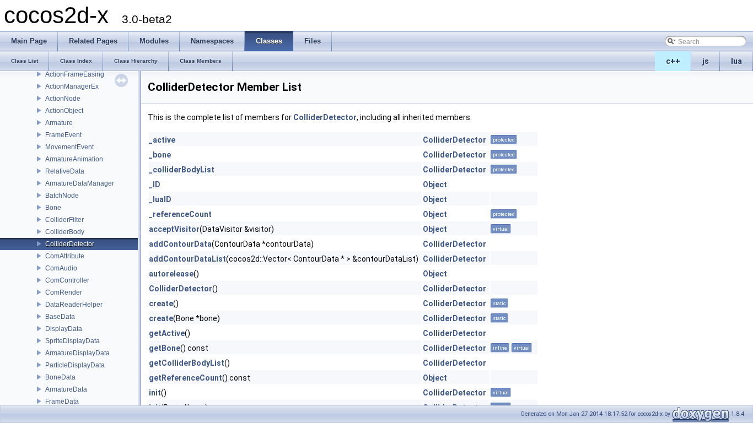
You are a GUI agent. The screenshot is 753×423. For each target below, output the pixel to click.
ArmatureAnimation (74, 159)
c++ (673, 61)
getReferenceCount (185, 377)
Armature (59, 123)
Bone (53, 208)
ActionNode (62, 98)
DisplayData (63, 329)
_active (162, 139)
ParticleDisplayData (75, 365)
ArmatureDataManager (79, 183)
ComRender (63, 292)
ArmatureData (66, 389)
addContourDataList (187, 258)
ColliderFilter (64, 220)
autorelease (171, 273)
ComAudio (61, 268)
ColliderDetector (69, 244)
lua (736, 61)
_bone (160, 154)
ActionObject (64, 111)
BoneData (60, 377)
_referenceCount (180, 214)
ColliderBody (64, 232)
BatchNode (62, 195)
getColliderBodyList (186, 363)
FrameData (62, 401)
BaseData (60, 317)
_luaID (160, 199)
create (161, 303)
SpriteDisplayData (72, 341)
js (705, 61)
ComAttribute (64, 256)
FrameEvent (63, 135)
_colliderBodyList (181, 169)
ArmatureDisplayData (77, 353)
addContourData (180, 244)
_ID (154, 184)
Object (435, 184)
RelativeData (64, 171)
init (155, 392)
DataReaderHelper (74, 304)
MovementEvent (69, 147)
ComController (67, 280)
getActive (167, 333)
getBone (164, 348)
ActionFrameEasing (74, 74)
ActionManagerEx (72, 86)
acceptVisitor (174, 229)
